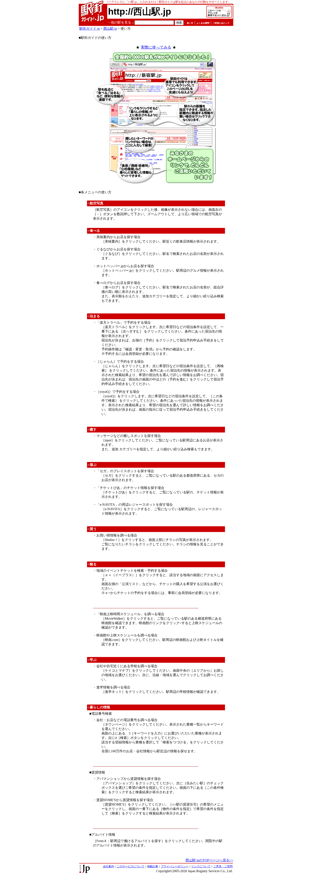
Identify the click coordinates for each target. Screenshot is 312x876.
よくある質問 (203, 23)
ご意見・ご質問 (223, 866)
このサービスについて (130, 866)
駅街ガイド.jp (89, 28)
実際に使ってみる (156, 47)
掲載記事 (152, 866)
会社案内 (108, 866)
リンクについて (201, 866)
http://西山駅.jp (139, 11)
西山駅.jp (110, 28)
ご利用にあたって (221, 23)
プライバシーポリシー (174, 866)
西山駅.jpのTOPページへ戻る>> (209, 860)
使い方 (190, 23)
